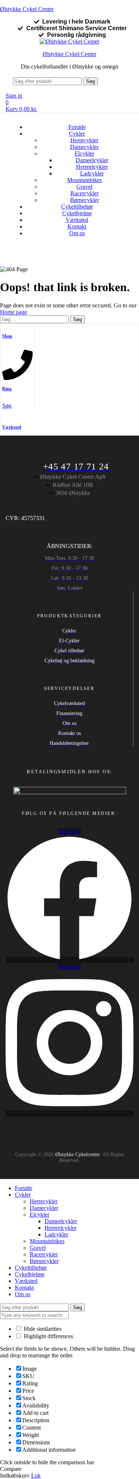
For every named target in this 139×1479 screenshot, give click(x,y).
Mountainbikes (84, 180)
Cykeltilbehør (77, 206)
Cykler (77, 133)
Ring (6, 388)
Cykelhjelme (77, 213)
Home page (13, 312)
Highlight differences (47, 1336)
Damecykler (84, 147)
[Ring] (17, 377)
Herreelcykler (92, 167)
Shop (7, 336)
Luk (36, 1475)
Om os (77, 233)
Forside (77, 127)
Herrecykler (84, 140)
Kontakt (76, 226)
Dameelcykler (92, 160)
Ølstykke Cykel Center (27, 9)
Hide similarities (42, 1329)
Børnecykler (84, 200)
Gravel (84, 187)
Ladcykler (92, 173)
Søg (90, 81)
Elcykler (84, 153)
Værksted (77, 220)
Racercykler (84, 193)
